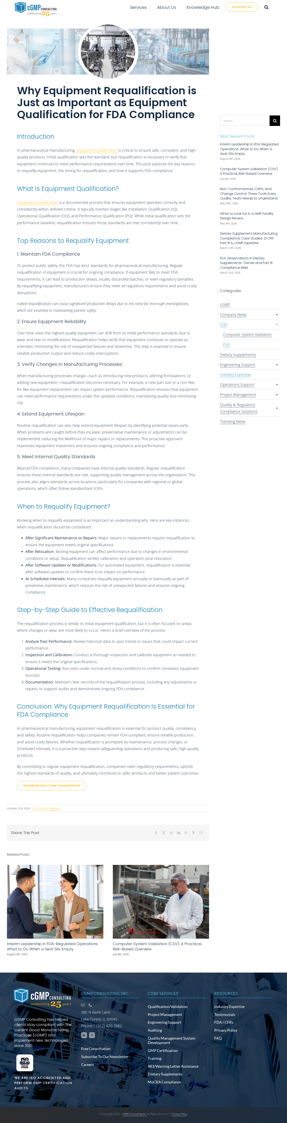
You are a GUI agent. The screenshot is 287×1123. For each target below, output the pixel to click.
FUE (34, 808)
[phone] (90, 1005)
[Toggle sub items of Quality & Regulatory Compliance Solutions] (277, 408)
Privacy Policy (179, 1114)
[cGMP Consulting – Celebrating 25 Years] (36, 3)
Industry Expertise (49, 808)
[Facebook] (156, 833)
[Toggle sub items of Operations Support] (277, 384)
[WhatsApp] (186, 833)
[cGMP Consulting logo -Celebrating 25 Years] (42, 988)
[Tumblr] (193, 833)
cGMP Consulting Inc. (134, 1114)
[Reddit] (171, 833)
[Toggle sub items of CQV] (277, 324)
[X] (163, 833)
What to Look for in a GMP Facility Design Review (247, 216)
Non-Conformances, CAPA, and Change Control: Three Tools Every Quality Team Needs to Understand (249, 193)
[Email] (201, 833)
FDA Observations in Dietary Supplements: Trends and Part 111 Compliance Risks (246, 263)
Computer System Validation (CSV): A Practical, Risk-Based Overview (249, 171)
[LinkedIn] (179, 833)
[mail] (82, 1005)
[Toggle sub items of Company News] (277, 314)
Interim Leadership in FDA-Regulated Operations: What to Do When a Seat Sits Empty (52, 946)
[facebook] (92, 1035)
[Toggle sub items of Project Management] (277, 394)
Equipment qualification (37, 202)
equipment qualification (96, 150)
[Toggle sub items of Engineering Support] (277, 364)
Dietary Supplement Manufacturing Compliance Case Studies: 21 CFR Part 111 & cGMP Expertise (249, 238)
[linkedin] (84, 1035)
